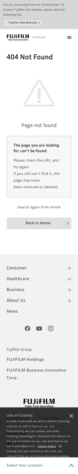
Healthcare (18, 279)
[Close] (71, 415)
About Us (16, 301)
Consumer (17, 268)
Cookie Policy (47, 446)
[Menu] (69, 37)
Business (16, 290)
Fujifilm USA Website (23, 23)
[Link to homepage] (18, 37)
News (12, 311)
